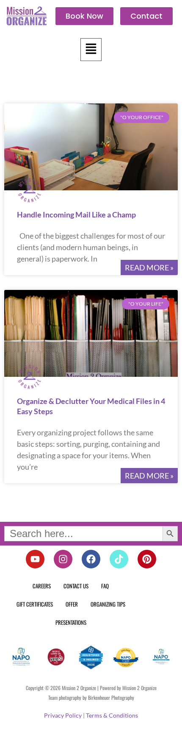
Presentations (70, 622)
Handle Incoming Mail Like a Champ (76, 214)
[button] (91, 49)
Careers (42, 586)
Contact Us (75, 586)
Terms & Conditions (112, 715)
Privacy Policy (63, 715)
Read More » (149, 267)
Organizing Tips (108, 604)
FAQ (105, 586)
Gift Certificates (35, 604)
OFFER (72, 604)
